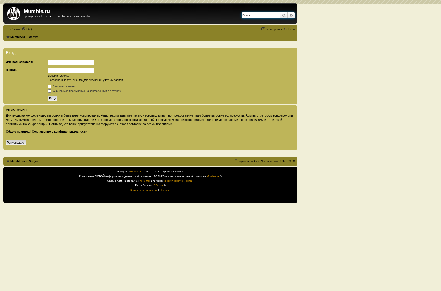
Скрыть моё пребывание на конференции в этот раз (86, 90)
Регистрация (16, 142)
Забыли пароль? (58, 75)
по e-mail (145, 180)
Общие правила (18, 131)
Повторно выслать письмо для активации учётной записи (85, 80)
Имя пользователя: (19, 61)
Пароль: (12, 69)
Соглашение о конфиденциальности (59, 131)
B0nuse (158, 185)
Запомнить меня (63, 86)
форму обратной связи (178, 180)
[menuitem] (27, 29)
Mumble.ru (136, 171)
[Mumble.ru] (14, 13)
